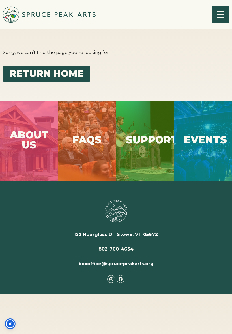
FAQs (87, 140)
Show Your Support (145, 141)
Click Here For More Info (29, 141)
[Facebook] (120, 279)
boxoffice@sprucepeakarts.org (116, 263)
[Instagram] (111, 279)
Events (203, 140)
